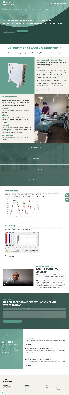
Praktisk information (50, 389)
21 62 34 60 (59, 3)
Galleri (57, 387)
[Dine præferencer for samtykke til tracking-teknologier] (2, 392)
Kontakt (23, 31)
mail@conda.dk (28, 390)
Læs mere (9, 31)
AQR (47, 387)
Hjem (47, 385)
